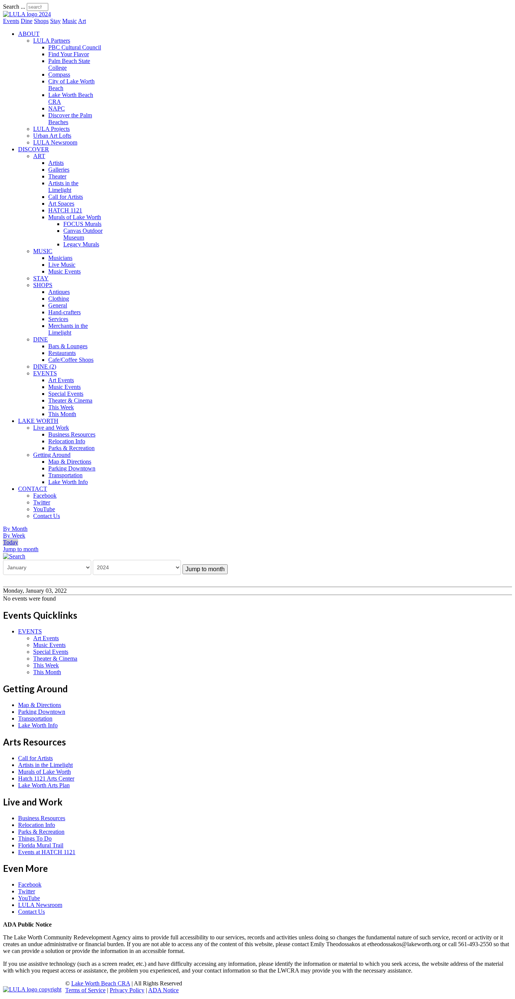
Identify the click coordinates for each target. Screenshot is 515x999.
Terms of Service (85, 990)
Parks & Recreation (71, 448)
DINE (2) (44, 366)
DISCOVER (33, 149)
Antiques (59, 292)
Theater (57, 176)
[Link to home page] (27, 14)
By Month (15, 529)
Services (58, 319)
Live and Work (51, 427)
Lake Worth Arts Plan (44, 785)
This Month (62, 414)
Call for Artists (65, 197)
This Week (61, 407)
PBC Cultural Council (74, 47)
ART (39, 156)
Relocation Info (66, 441)
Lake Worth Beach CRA (100, 983)
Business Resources (71, 434)
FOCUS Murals (82, 224)
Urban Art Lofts (52, 135)
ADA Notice (163, 990)
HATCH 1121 (65, 210)
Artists (56, 163)
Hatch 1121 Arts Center (46, 778)
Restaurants (62, 353)
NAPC (56, 108)
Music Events (64, 271)
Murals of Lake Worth (74, 217)
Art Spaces (61, 203)
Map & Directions (69, 461)
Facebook (45, 495)
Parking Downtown (71, 468)
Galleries (58, 169)
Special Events (65, 393)
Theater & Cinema (70, 400)
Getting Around (52, 455)
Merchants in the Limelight (68, 329)
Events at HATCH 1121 (46, 852)
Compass (59, 74)
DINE (40, 339)
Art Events (61, 380)
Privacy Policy (127, 990)
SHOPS (42, 285)
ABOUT (29, 34)
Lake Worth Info (68, 482)
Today (10, 542)
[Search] (14, 556)
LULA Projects (51, 129)
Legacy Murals (81, 244)
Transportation (65, 475)
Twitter (41, 502)
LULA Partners (51, 40)
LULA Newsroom (55, 142)
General (57, 305)
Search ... (14, 6)
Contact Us (46, 516)
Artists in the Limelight (63, 186)
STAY (41, 278)
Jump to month (20, 549)
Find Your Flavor (68, 54)
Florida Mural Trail (40, 845)
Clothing (58, 298)
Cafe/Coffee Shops (70, 360)
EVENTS (45, 373)
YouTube (44, 509)
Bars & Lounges (67, 346)
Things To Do (35, 838)
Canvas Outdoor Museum (83, 234)
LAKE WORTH (38, 421)
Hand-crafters (64, 312)
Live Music (61, 264)
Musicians (60, 258)
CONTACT (32, 489)
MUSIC (42, 251)
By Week (14, 535)
